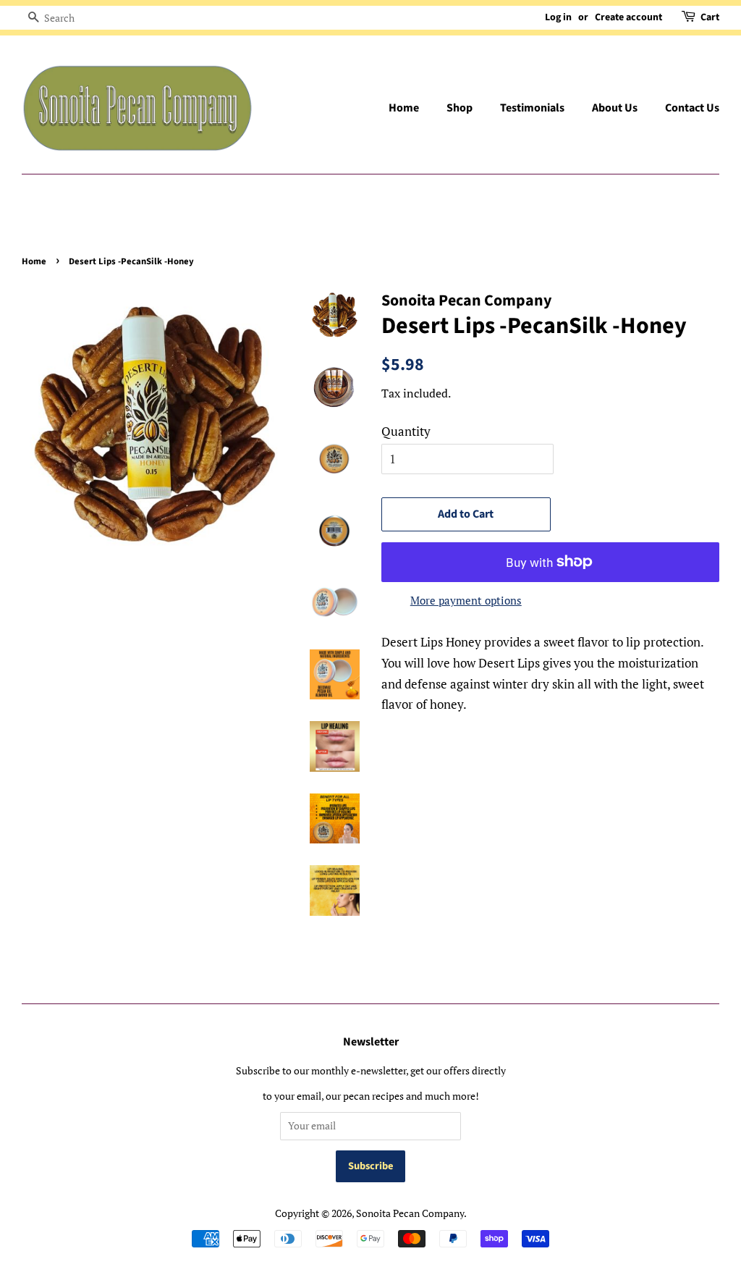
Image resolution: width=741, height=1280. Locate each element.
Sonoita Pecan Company (410, 1213)
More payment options (466, 600)
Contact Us (692, 108)
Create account (628, 17)
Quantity (406, 431)
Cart (709, 17)
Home (404, 108)
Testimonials (532, 108)
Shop (459, 108)
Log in (558, 17)
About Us (615, 108)
